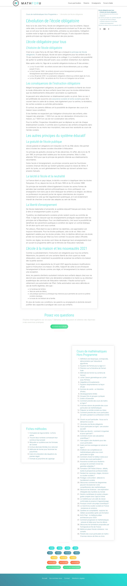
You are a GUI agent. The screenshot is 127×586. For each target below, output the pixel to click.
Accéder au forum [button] (59, 326)
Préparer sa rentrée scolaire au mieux (93, 410)
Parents (86, 3)
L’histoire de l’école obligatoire (108, 12)
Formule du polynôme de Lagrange (42, 459)
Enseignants (96, 3)
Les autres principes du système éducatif (109, 17)
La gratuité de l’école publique (108, 19)
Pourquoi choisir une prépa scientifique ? (94, 503)
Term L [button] (73, 558)
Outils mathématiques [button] (72, 567)
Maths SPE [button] (75, 562)
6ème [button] (51, 548)
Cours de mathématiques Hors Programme (41, 14)
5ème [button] (59, 548)
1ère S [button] (58, 553)
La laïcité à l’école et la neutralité (108, 21)
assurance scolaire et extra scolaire (66, 99)
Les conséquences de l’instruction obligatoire (109, 14)
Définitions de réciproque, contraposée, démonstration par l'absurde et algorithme (94, 361)
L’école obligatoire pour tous (106, 10)
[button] (100, 29)
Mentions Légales (78, 578)
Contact (67, 578)
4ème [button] (67, 548)
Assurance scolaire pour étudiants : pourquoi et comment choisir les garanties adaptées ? (92, 464)
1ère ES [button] (67, 553)
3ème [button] (75, 548)
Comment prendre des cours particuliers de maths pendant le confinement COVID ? (94, 415)
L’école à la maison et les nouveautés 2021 (109, 25)
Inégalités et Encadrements (89, 382)
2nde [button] (50, 553)
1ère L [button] (76, 553)
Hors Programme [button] (53, 567)
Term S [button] (54, 558)
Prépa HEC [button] (51, 562)
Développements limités (88, 394)
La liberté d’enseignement (107, 23)
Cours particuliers (74, 3)
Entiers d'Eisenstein (87, 398)
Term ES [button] (63, 558)
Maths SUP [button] (63, 562)
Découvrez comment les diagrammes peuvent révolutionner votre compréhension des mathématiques (93, 485)
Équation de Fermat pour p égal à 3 (92, 366)
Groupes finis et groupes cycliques (92, 396)
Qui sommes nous (55, 578)
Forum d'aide (108, 3)
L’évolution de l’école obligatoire (91, 424)
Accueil (44, 578)
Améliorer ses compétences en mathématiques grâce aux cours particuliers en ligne (91, 452)
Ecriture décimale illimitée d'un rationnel (44, 447)
